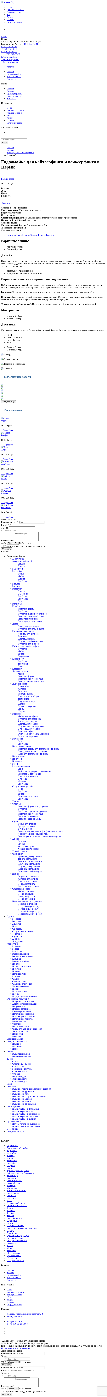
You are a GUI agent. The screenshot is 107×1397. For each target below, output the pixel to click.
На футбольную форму (29, 906)
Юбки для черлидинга (28, 869)
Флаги (4, 421)
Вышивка (11, 1086)
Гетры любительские (28, 619)
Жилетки (16, 924)
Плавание (17, 761)
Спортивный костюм (28, 796)
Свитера (22, 841)
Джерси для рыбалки (28, 776)
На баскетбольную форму (30, 914)
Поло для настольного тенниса (32, 751)
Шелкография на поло (22, 1111)
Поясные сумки (19, 974)
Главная (10, 71)
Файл (3, 543)
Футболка (5, 464)
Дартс (15, 624)
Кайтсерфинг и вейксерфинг (20, 152)
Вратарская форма (26, 826)
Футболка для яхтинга (28, 886)
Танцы (15, 801)
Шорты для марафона (28, 724)
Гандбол (16, 606)
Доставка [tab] (41, 235)
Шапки (21, 704)
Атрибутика (12, 944)
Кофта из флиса (25, 694)
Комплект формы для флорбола (33, 806)
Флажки (16, 1074)
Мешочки (16, 1036)
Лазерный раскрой (15, 1131)
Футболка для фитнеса (28, 644)
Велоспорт (17, 589)
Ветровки (16, 921)
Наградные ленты (20, 1026)
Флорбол (16, 804)
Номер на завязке (26, 894)
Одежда (10, 916)
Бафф (20, 601)
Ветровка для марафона (29, 729)
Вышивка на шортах (22, 1101)
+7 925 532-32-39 (9, 46)
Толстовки (23, 664)
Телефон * (6, 1356)
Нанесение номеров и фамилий (27, 901)
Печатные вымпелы (21, 1056)
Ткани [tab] (19, 235)
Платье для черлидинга (29, 864)
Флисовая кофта (25, 731)
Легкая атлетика (20, 671)
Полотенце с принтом (22, 1019)
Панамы (16, 964)
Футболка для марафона (29, 719)
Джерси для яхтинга (27, 881)
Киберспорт (18, 659)
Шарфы (21, 711)
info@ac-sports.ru (9, 57)
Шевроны (17, 1046)
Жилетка (22, 689)
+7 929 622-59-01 (12, 54)
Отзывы (10, 19)
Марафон (16, 714)
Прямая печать (14, 1121)
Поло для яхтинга (26, 884)
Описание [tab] (11, 235)
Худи (3, 450)
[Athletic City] (8, 2)
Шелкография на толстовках (25, 1116)
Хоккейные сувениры (28, 849)
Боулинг (16, 586)
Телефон (5, 528)
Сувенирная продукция (18, 999)
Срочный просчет (10, 59)
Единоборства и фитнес (23, 631)
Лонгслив (22, 691)
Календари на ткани (21, 1011)
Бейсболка (6, 507)
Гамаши (21, 844)
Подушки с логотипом (23, 1001)
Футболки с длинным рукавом (32, 614)
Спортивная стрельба (22, 786)
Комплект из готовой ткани (31, 616)
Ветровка (22, 779)
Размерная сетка (14, 12)
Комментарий (7, 540)
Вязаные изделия (15, 1039)
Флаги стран (18, 1066)
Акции (10, 17)
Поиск (4, 143)
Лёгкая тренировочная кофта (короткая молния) (40, 831)
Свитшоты (17, 929)
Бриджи (21, 564)
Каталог (10, 67)
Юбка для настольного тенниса (33, 754)
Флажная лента (19, 1071)
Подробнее (7, 430)
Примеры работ (14, 74)
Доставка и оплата (15, 9)
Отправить (6, 549)
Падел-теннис (18, 756)
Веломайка (23, 594)
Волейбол (17, 604)
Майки (21, 576)
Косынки (16, 959)
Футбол (16, 821)
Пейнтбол (17, 759)
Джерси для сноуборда (28, 696)
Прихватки (17, 1034)
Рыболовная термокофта (29, 774)
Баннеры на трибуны (22, 1069)
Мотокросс (17, 739)
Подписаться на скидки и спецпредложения (25, 546)
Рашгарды (22, 636)
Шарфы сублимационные (24, 996)
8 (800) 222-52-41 (29, 44)
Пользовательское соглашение (15, 1348)
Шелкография (13, 1106)
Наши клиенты (14, 76)
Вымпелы (11, 1051)
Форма (21, 574)
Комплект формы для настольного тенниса (38, 749)
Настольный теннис (21, 746)
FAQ (9, 14)
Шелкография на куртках (24, 1119)
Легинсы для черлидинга (30, 861)
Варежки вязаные (20, 954)
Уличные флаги (19, 1079)
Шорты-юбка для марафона (31, 726)
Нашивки (16, 1044)
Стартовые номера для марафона (33, 734)
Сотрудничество (14, 22)
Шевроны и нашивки (17, 1041)
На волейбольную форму (30, 911)
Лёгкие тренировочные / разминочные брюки (39, 836)
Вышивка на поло (20, 1094)
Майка (4, 478)
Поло (20, 666)
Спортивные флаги (21, 1064)
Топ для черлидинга (27, 859)
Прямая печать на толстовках (26, 1126)
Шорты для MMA (26, 639)
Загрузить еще (8, 402)
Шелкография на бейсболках (26, 1114)
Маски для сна (19, 1021)
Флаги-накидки (19, 1081)
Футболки (22, 581)
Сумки (15, 979)
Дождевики (17, 941)
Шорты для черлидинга (29, 866)
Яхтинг (15, 874)
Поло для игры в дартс (28, 626)
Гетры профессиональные (30, 621)
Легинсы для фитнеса (28, 634)
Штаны (21, 579)
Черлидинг (17, 854)
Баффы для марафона (28, 736)
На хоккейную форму (28, 909)
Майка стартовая (26, 891)
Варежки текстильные (22, 956)
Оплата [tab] (33, 235)
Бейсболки (17, 951)
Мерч (9, 1084)
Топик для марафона (27, 721)
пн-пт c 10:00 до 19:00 (17, 1324)
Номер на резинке (26, 899)
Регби (15, 764)
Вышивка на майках (22, 1099)
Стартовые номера (27, 701)
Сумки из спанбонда (22, 984)
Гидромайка (23, 656)
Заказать (5, 203)
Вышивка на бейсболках (24, 1104)
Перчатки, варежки (27, 706)
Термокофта (23, 699)
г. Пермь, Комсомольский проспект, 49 (25, 1314)
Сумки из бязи (19, 981)
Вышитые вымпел (21, 1054)
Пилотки (16, 969)
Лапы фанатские (20, 1031)
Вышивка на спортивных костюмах (29, 1096)
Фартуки (16, 1024)
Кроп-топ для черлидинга (30, 856)
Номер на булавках (27, 896)
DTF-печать (12, 1129)
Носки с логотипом (21, 966)
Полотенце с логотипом (23, 1016)
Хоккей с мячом (19, 851)
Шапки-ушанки (19, 991)
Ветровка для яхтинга (28, 876)
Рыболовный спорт (21, 766)
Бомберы (16, 919)
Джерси (4, 493)
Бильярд (16, 584)
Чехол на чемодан (20, 986)
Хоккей (15, 839)
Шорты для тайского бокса (30, 641)
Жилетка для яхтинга (28, 879)
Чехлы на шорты (26, 846)
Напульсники (18, 1006)
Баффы (4, 435)
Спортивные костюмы (23, 931)
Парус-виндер (19, 1076)
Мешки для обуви (20, 961)
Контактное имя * (9, 522)
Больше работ (7, 179)
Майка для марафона (28, 716)
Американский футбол (23, 561)
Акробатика (18, 559)
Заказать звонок (9, 62)
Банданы (16, 946)
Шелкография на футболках (25, 1109)
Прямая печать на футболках (26, 1124)
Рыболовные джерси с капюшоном (34, 771)
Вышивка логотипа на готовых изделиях (31, 1089)
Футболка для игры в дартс (31, 629)
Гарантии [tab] (50, 235)
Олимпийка (23, 686)
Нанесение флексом (27, 904)
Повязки (16, 971)
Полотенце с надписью (23, 1014)
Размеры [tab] (26, 235)
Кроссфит (17, 669)
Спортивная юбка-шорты (30, 871)
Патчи (15, 1049)
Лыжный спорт (19, 684)
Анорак (16, 939)
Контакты (11, 79)
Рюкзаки (16, 976)
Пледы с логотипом (21, 1009)
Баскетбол (17, 571)
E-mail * (5, 525)
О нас (9, 7)
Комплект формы (26, 609)
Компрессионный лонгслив (31, 681)
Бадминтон (17, 569)
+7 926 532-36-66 (9, 49)
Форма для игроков (27, 824)
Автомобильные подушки (24, 1004)
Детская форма (25, 829)
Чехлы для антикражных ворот (27, 1029)
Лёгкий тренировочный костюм (33, 834)
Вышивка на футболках (23, 1091)
